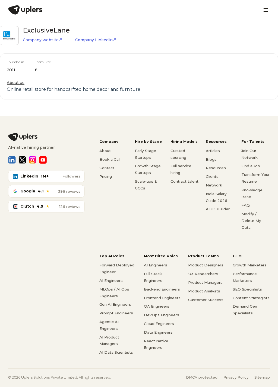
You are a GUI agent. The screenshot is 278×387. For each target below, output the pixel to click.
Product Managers (205, 282)
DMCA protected (201, 377)
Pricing (105, 176)
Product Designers (205, 265)
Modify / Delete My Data (251, 221)
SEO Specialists (247, 289)
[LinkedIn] (12, 160)
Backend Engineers (162, 289)
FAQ (245, 205)
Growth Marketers (250, 265)
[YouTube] (43, 160)
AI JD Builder (218, 209)
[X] (22, 160)
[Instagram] (32, 160)
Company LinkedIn (94, 39)
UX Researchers (203, 274)
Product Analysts (204, 291)
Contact (106, 168)
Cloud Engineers (159, 323)
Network (214, 185)
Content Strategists (251, 298)
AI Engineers (111, 280)
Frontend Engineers (162, 298)
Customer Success (205, 300)
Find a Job (250, 166)
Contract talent (184, 181)
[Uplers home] (46, 137)
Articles (213, 151)
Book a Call (109, 159)
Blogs (211, 159)
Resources (216, 168)
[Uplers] (25, 10)
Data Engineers (158, 332)
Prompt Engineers (116, 313)
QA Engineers (156, 306)
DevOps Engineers (161, 315)
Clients (212, 176)
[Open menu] (266, 10)
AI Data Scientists (116, 352)
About (105, 151)
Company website (41, 39)
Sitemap (262, 377)
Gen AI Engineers (115, 304)
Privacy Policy (235, 377)
